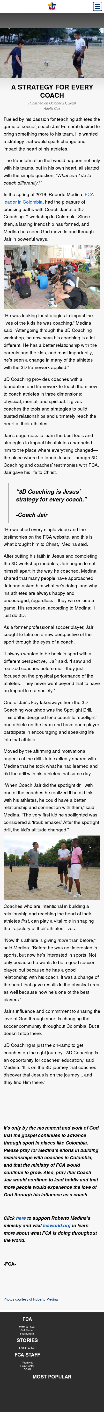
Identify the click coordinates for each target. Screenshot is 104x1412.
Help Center (27, 1366)
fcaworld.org (57, 1225)
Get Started (27, 1330)
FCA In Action (27, 1348)
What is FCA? (27, 1327)
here (21, 1217)
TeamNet (27, 1362)
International (27, 1333)
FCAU (27, 1369)
